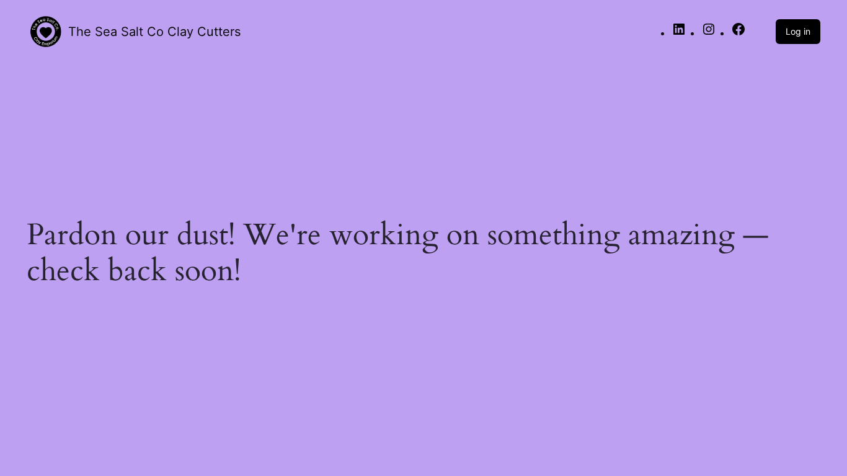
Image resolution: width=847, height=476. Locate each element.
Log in (798, 31)
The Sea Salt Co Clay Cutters (154, 31)
